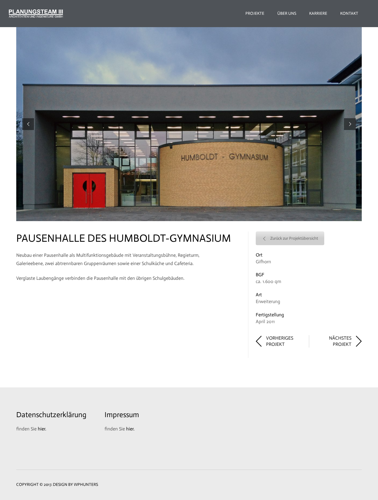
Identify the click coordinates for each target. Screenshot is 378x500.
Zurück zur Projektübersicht (294, 238)
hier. (42, 429)
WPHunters (86, 484)
